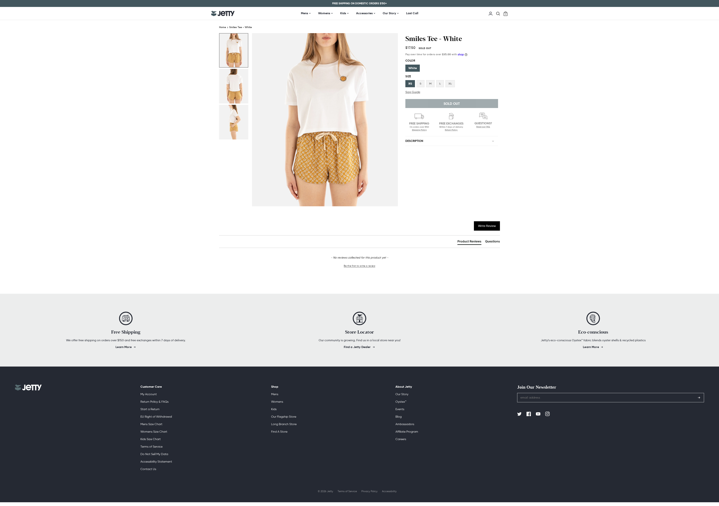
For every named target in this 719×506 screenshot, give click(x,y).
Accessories (364, 13)
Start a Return (150, 409)
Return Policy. (451, 130)
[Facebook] (529, 414)
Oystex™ (400, 401)
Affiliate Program (406, 431)
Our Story (389, 13)
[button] (498, 13)
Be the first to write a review (359, 265)
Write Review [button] (487, 226)
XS (410, 84)
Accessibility (389, 491)
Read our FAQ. (483, 127)
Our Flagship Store (283, 416)
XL (450, 84)
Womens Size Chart (153, 431)
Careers (400, 439)
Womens (324, 13)
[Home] (223, 13)
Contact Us (148, 469)
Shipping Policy (419, 130)
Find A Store (279, 431)
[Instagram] (547, 414)
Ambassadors (404, 424)
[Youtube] (538, 414)
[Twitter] (519, 414)
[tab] (469, 242)
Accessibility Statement (156, 461)
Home (222, 27)
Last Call (412, 13)
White (412, 68)
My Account (148, 394)
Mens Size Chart (151, 424)
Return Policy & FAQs (154, 401)
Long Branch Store (284, 424)
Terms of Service (151, 446)
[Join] (699, 397)
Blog (398, 416)
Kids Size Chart (150, 439)
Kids (343, 13)
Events (399, 409)
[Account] (490, 13)
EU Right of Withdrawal (156, 416)
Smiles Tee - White (240, 27)
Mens (304, 13)
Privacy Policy (369, 491)
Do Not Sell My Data (154, 454)
